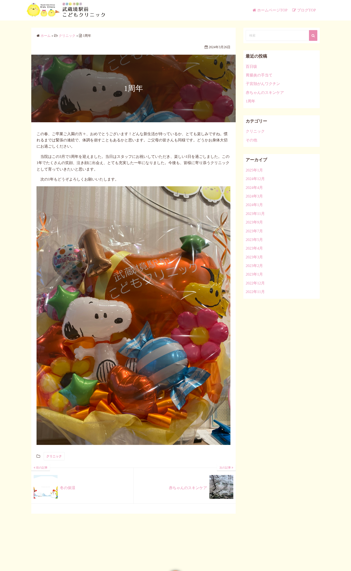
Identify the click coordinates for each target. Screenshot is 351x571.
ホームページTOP (272, 10)
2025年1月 (254, 170)
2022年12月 (255, 283)
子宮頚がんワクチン (263, 84)
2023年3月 (254, 257)
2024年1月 (254, 205)
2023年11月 (255, 214)
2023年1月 (254, 274)
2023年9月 (254, 222)
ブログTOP (306, 10)
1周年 (250, 101)
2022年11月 (255, 292)
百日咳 (251, 66)
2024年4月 (254, 188)
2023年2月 (254, 266)
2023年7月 (254, 231)
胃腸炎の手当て (259, 75)
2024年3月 (254, 196)
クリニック (54, 456)
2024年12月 (255, 179)
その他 (251, 140)
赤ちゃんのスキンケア (265, 93)
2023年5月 (254, 240)
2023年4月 (254, 248)
